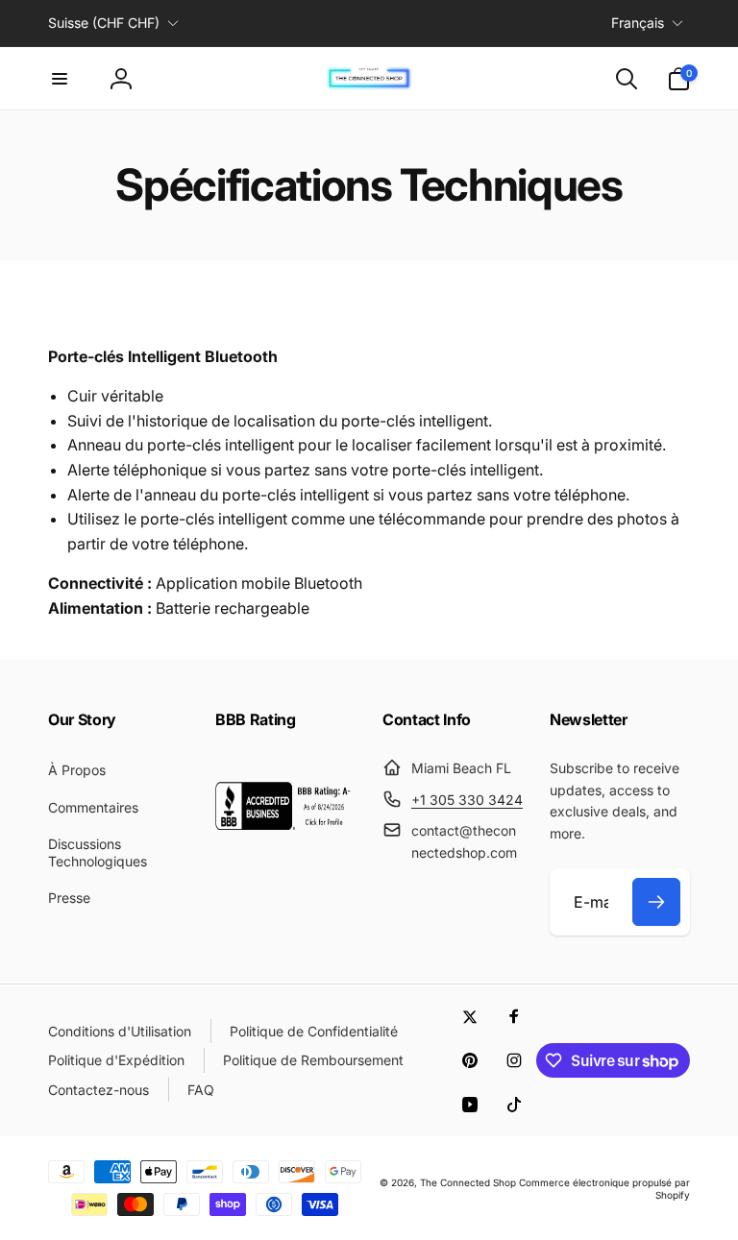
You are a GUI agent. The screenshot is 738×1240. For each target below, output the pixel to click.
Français (637, 22)
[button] (59, 79)
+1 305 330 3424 (467, 799)
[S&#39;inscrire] (656, 902)
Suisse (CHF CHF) (104, 22)
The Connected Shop (468, 1182)
